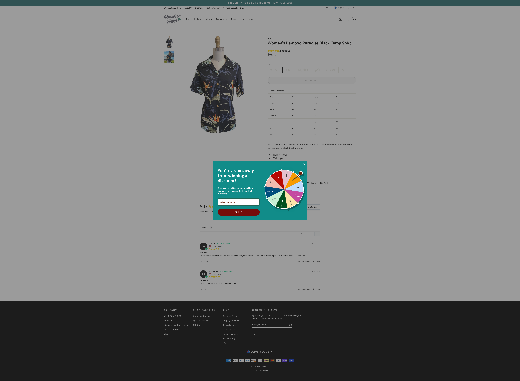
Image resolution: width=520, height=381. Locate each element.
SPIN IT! (238, 212)
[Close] (304, 164)
